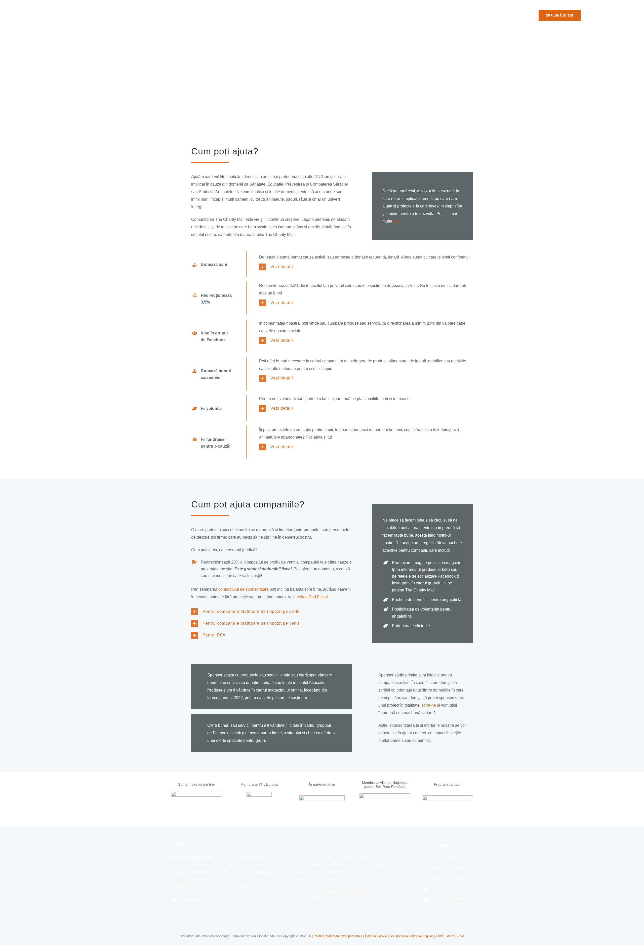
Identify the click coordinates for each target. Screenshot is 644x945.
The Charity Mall (447, 868)
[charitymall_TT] (447, 797)
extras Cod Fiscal (312, 597)
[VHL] (196, 793)
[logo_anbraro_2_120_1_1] (384, 795)
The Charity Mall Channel (455, 899)
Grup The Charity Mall (452, 878)
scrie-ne (429, 705)
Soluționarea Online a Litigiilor (411, 936)
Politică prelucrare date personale (338, 936)
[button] (366, 267)
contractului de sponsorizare (243, 589)
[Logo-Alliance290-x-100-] (322, 797)
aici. (396, 221)
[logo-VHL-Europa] (259, 793)
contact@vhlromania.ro (202, 900)
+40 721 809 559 (196, 910)
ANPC (440, 936)
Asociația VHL (445, 858)
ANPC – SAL (456, 936)
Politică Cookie (376, 936)
